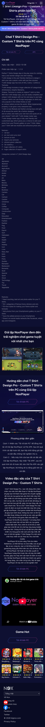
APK (34, 52)
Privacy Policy (10, 721)
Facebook (8, 711)
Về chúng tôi (9, 701)
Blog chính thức (10, 704)
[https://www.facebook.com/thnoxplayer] (5, 707)
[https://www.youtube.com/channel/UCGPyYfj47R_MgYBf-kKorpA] (5, 702)
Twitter (7, 714)
